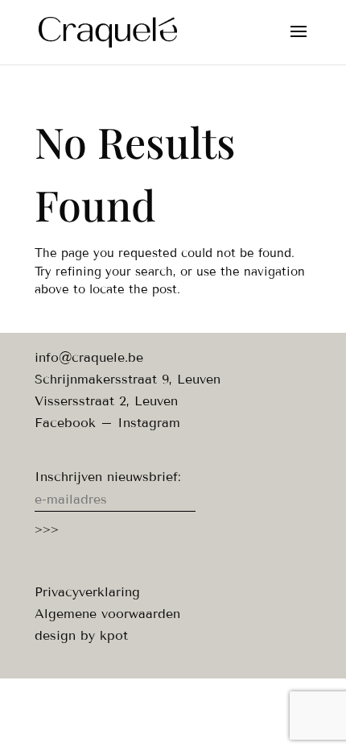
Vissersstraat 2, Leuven (106, 401)
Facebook (65, 422)
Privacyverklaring (87, 592)
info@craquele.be (89, 357)
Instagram (148, 422)
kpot (114, 635)
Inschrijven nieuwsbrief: (108, 476)
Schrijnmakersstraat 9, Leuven (127, 379)
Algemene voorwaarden (107, 613)
